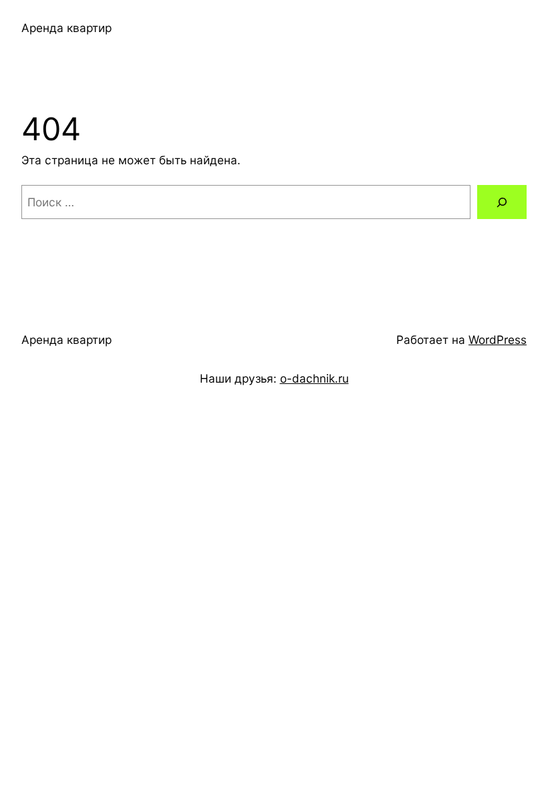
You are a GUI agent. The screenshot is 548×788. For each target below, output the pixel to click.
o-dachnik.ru (314, 378)
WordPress (497, 340)
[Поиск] (502, 202)
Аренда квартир (66, 28)
